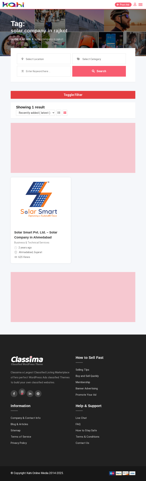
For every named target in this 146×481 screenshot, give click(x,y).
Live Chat (81, 418)
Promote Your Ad (86, 394)
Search (101, 71)
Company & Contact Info (26, 418)
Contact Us (82, 443)
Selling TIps (82, 369)
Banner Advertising (87, 388)
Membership (83, 382)
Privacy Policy (19, 443)
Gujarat (38, 252)
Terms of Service (21, 436)
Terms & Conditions (87, 436)
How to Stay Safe (86, 430)
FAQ (78, 424)
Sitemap (15, 430)
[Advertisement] (73, 148)
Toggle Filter (73, 95)
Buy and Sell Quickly (87, 376)
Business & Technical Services (31, 242)
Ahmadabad (26, 252)
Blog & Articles (19, 424)
